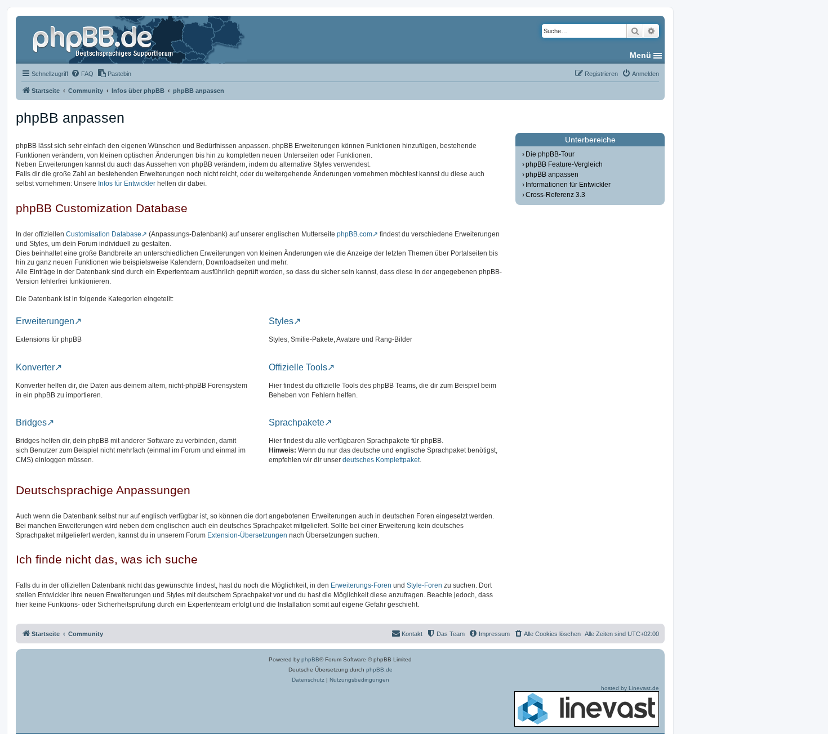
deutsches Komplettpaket (381, 460)
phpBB (310, 659)
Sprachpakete (296, 423)
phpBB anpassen (552, 174)
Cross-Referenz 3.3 (555, 195)
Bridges (31, 423)
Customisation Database (103, 234)
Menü (640, 55)
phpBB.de (379, 669)
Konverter (35, 368)
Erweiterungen (45, 321)
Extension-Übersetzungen (247, 535)
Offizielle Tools (298, 368)
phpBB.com (354, 234)
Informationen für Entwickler (568, 185)
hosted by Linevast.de (630, 688)
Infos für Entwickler (126, 183)
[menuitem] (82, 73)
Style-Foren (424, 585)
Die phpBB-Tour (550, 154)
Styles (281, 321)
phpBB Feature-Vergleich (564, 164)
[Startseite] (104, 39)
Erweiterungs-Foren (361, 585)
